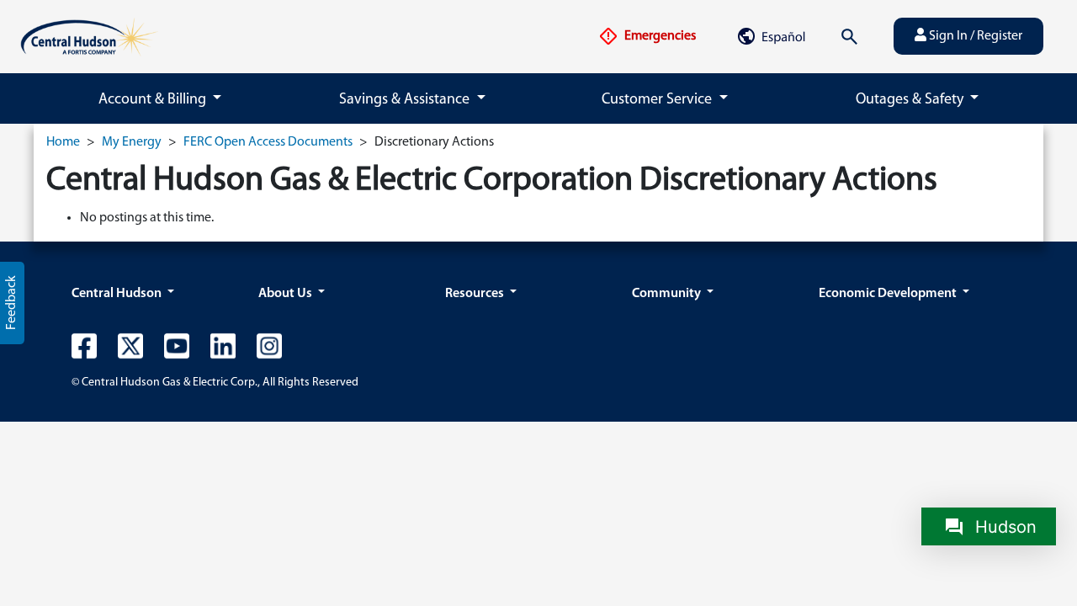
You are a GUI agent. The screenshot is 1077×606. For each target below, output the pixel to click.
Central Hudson (118, 293)
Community (667, 293)
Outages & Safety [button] (911, 100)
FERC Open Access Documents (268, 142)
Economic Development (889, 293)
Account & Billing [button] (154, 100)
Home (63, 142)
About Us (286, 293)
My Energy (132, 142)
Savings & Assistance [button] (406, 100)
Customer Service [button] (658, 100)
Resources (476, 293)
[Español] (770, 36)
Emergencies (659, 36)
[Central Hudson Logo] (89, 36)
